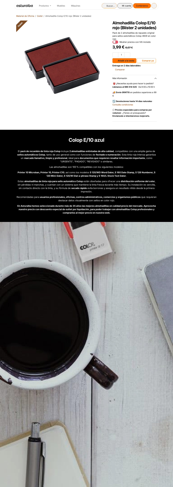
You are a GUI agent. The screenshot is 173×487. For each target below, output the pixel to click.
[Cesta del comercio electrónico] (154, 5)
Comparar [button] (120, 69)
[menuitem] (45, 5)
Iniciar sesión (125, 5)
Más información (119, 78)
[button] (124, 60)
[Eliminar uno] (115, 54)
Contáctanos (142, 5)
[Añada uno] (127, 54)
